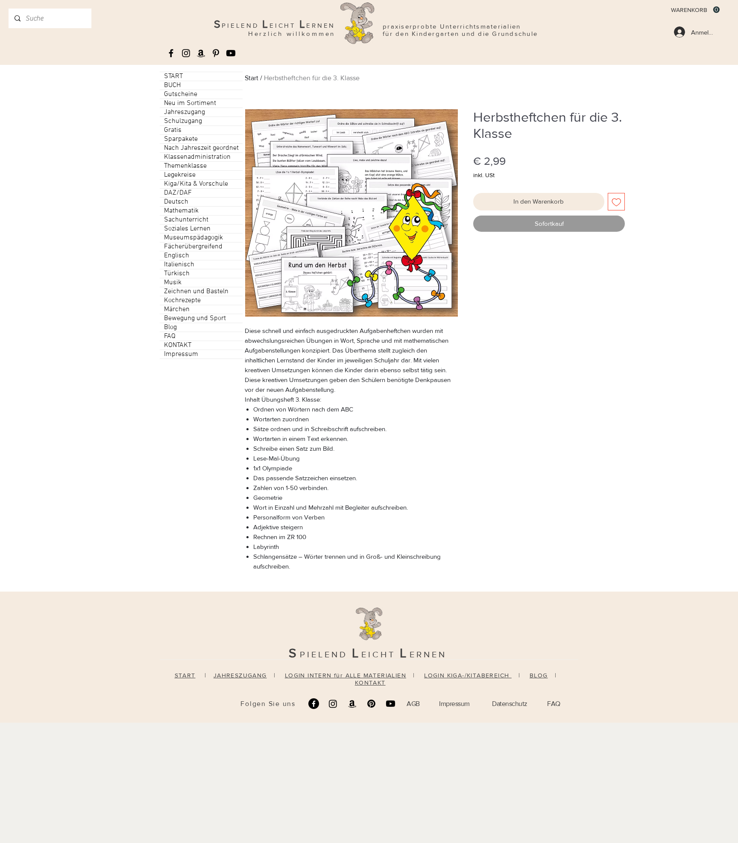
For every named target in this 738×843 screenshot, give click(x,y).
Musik (173, 282)
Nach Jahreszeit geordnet (201, 148)
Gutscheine (180, 94)
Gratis (173, 130)
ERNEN (428, 654)
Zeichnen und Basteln (196, 291)
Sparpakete (181, 139)
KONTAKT (177, 345)
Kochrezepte (182, 300)
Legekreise (180, 175)
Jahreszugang (184, 112)
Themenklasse (185, 166)
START (173, 76)
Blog (170, 327)
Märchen (177, 309)
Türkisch (177, 273)
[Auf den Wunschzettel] (616, 201)
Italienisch (179, 264)
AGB (413, 703)
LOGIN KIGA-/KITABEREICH (468, 675)
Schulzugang (183, 121)
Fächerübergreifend (193, 246)
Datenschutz (509, 703)
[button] (695, 9)
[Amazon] (352, 703)
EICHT (380, 654)
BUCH (172, 85)
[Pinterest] (371, 703)
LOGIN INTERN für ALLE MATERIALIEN (345, 675)
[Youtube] (231, 53)
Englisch (176, 255)
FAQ (170, 336)
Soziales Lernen (187, 229)
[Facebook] (313, 703)
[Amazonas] (201, 53)
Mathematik (181, 211)
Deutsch (176, 202)
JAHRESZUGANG (240, 675)
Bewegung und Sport (195, 318)
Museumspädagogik (193, 237)
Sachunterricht (186, 220)
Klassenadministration (197, 157)
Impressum (181, 354)
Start (251, 78)
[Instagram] (333, 703)
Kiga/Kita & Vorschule (196, 184)
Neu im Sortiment (190, 103)
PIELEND (326, 654)
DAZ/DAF (178, 193)
